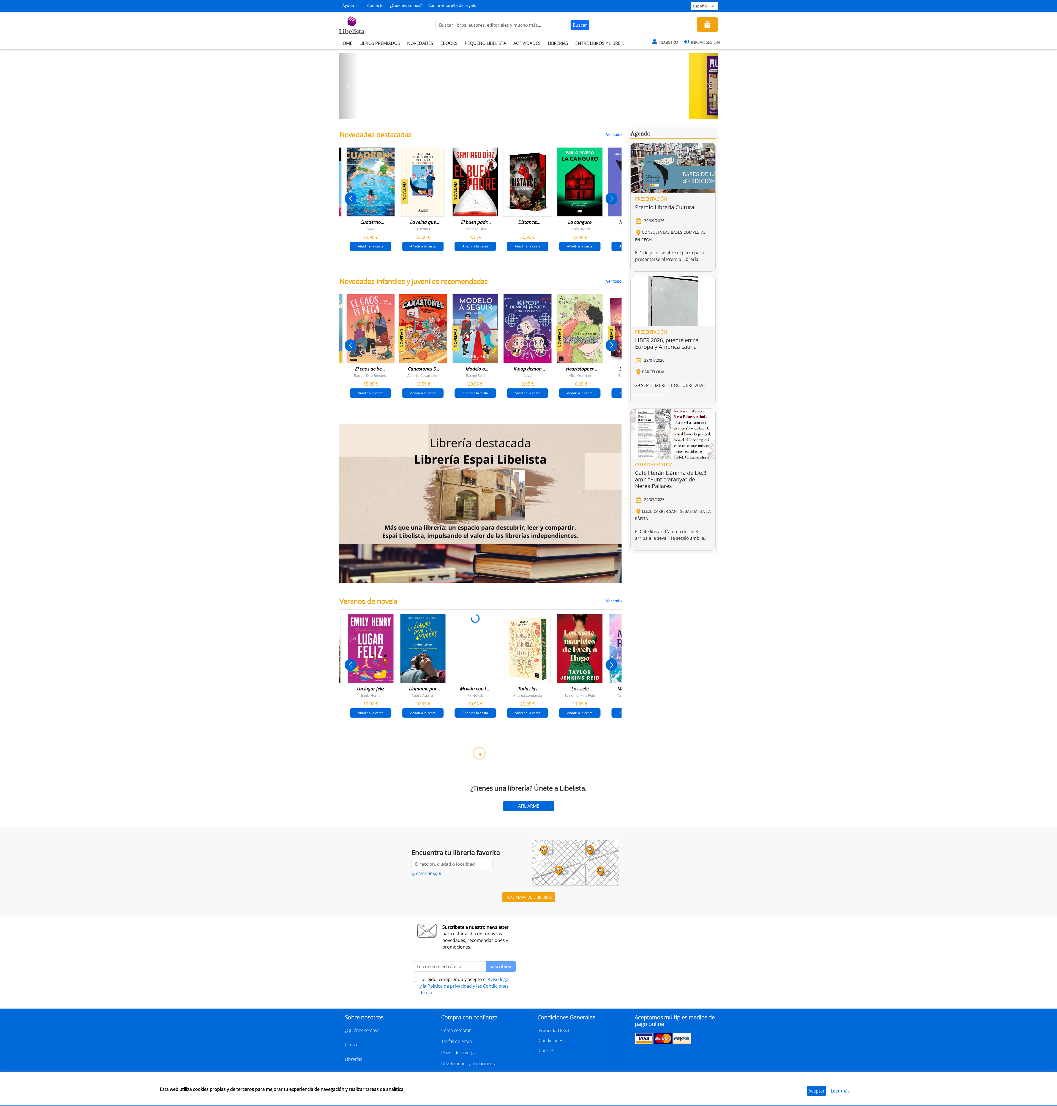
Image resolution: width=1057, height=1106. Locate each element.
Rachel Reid (475, 375)
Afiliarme (528, 806)
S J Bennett (423, 228)
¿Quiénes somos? (406, 5)
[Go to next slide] (611, 199)
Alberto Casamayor (423, 375)
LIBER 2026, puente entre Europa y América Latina (666, 343)
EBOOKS (448, 43)
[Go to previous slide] (350, 199)
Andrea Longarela (527, 695)
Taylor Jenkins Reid (580, 695)
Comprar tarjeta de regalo (452, 5)
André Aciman (423, 695)
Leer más (840, 1091)
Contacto (375, 5)
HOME (345, 43)
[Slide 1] (525, 113)
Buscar (580, 25)
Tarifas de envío (456, 1041)
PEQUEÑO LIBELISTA (485, 43)
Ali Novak (475, 695)
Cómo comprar (456, 1030)
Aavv (371, 228)
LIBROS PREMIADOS (379, 43)
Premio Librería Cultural (665, 207)
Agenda (640, 133)
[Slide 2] (531, 113)
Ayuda (348, 5)
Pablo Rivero (580, 228)
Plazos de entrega (458, 1053)
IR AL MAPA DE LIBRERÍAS (528, 897)
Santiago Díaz (475, 228)
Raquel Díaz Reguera (370, 375)
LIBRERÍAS (558, 43)
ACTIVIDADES (527, 43)
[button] (348, 86)
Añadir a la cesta (370, 246)
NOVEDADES (420, 43)
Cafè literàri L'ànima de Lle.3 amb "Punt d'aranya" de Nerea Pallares (670, 479)
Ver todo (614, 134)
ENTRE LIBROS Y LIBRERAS (601, 43)
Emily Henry (371, 695)
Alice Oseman (580, 375)
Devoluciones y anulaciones (468, 1064)
